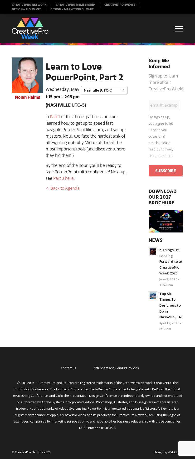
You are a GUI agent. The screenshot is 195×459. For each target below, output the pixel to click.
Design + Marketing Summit (72, 9)
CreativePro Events (119, 4)
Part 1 (55, 116)
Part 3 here (63, 178)
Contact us (68, 368)
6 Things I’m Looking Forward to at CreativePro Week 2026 (171, 261)
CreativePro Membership (75, 4)
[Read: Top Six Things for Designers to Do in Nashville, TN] (153, 295)
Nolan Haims (27, 97)
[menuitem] (31, 4)
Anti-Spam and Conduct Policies (116, 368)
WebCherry (175, 452)
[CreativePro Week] (30, 28)
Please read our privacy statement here (161, 149)
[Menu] (176, 28)
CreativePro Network (29, 4)
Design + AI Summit (26, 9)
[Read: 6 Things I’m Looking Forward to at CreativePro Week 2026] (153, 252)
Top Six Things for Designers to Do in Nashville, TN (170, 305)
